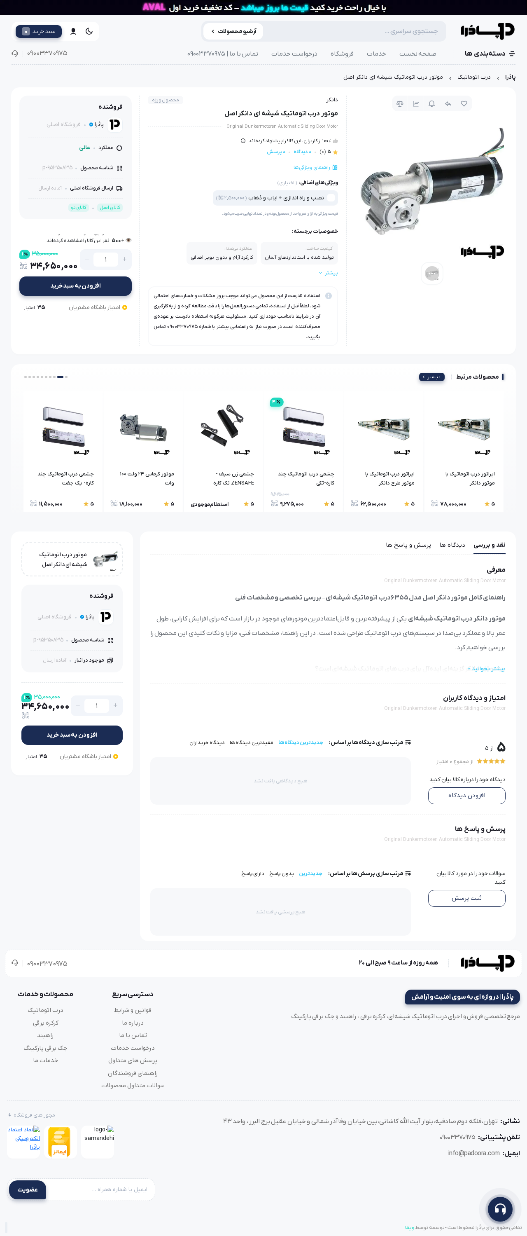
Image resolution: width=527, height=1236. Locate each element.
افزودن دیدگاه (466, 795)
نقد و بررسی (489, 545)
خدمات (376, 54)
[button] (66, 377)
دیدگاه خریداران (207, 742)
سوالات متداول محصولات (133, 1086)
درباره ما (133, 1023)
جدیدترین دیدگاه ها (300, 742)
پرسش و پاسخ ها (408, 545)
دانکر (332, 100)
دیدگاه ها (452, 545)
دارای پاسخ (253, 873)
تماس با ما (133, 1035)
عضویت (27, 1190)
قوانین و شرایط (133, 1010)
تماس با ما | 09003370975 (222, 54)
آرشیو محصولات (237, 31)
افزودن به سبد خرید (75, 286)
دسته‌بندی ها (485, 54)
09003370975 (47, 53)
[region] (263, 79)
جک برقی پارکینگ (45, 1048)
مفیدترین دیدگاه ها (251, 742)
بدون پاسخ (281, 873)
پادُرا (510, 77)
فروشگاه (342, 54)
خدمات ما (45, 1060)
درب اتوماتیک (474, 77)
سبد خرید (40, 31)
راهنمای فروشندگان (133, 1073)
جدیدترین (310, 873)
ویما (410, 1227)
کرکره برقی (45, 1023)
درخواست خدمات (294, 54)
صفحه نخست (418, 54)
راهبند (45, 1035)
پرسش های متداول (132, 1060)
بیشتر (434, 377)
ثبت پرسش (467, 898)
